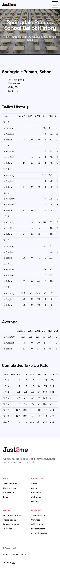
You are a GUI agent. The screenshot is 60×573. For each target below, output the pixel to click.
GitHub (6, 554)
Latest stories (10, 483)
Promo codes (9, 520)
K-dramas (36, 492)
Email (23, 554)
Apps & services (11, 524)
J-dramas (36, 497)
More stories (9, 488)
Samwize (35, 520)
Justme (9, 4)
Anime (34, 488)
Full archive (8, 492)
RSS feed (7, 528)
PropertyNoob (38, 528)
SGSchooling (37, 524)
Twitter (15, 554)
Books (34, 483)
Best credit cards (12, 515)
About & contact (40, 533)
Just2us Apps (38, 515)
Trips (5, 497)
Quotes (35, 501)
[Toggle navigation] (55, 4)
